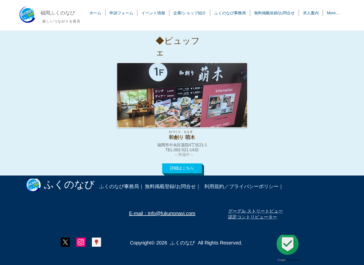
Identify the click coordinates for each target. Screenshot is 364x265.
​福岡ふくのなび (57, 13)
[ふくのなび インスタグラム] (80, 242)
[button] (182, 168)
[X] (65, 242)
